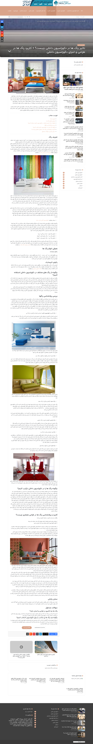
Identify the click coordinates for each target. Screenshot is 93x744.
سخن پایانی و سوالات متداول (48, 131)
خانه (82, 10)
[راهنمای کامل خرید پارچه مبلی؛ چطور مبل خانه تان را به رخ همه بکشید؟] (81, 710)
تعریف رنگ (52, 119)
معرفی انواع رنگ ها (50, 121)
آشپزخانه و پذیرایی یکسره (45, 152)
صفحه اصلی (81, 21)
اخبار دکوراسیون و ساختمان (73, 10)
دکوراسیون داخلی (51, 10)
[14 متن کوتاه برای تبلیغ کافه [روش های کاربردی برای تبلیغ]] (79, 95)
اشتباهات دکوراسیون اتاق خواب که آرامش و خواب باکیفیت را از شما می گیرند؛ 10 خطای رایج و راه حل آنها (73, 128)
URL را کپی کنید (26, 627)
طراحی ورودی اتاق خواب (25, 245)
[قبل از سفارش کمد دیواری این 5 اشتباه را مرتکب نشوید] (79, 114)
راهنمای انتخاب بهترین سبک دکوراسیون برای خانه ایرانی (69, 154)
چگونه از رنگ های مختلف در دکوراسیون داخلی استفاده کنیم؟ (41, 123)
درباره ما (77, 17)
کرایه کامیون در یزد (28, 711)
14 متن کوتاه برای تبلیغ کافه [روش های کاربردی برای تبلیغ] (68, 95)
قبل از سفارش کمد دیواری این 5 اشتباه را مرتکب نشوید (69, 114)
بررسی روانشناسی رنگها (50, 125)
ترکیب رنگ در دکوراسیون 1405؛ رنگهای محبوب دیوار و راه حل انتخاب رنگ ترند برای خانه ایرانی (19, 680)
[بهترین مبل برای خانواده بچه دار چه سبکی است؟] (79, 108)
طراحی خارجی (31, 10)
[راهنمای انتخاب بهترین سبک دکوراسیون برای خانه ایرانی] (79, 154)
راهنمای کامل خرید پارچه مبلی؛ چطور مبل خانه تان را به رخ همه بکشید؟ (73, 88)
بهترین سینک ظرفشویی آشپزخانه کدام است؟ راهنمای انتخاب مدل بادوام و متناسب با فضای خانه (73, 135)
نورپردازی (16, 10)
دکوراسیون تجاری (61, 10)
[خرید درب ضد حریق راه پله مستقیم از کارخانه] (79, 102)
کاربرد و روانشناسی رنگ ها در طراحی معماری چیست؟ (43, 129)
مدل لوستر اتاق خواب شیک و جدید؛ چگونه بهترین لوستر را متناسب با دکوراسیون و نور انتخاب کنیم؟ (74, 148)
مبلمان (10, 10)
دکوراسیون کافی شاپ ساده (42, 220)
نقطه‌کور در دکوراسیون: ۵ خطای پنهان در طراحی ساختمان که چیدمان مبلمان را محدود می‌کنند (74, 690)
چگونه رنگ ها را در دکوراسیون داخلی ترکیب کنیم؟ (44, 127)
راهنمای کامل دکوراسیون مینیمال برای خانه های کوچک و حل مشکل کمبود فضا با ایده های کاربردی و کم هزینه (73, 141)
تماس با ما (82, 17)
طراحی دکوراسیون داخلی (78, 65)
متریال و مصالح (23, 10)
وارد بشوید (47, 668)
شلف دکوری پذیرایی (37, 268)
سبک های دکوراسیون (41, 10)
